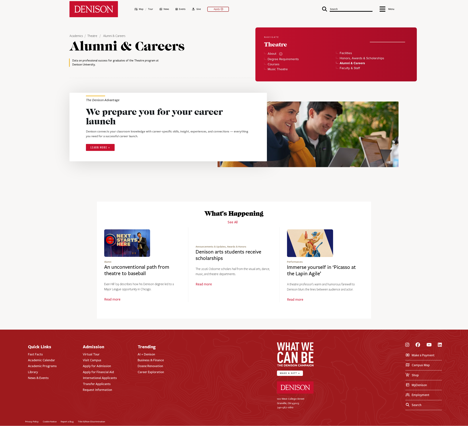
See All (233, 222)
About (272, 53)
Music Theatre (278, 69)
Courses (273, 64)
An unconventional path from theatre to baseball (136, 270)
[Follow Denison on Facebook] (418, 345)
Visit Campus (92, 360)
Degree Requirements (283, 59)
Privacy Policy (32, 421)
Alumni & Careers (114, 36)
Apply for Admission (97, 366)
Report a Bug (67, 421)
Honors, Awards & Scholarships (362, 58)
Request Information (97, 390)
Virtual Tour (91, 354)
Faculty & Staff (350, 68)
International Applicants (100, 378)
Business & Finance (151, 360)
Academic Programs (42, 366)
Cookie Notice (49, 421)
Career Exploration (151, 372)
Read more (112, 299)
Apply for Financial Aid (98, 372)
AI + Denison (146, 354)
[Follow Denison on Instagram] (407, 345)
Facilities (346, 53)
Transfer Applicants (97, 384)
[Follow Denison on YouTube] (429, 345)
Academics (76, 36)
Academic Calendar (41, 360)
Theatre (92, 36)
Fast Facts (35, 354)
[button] (347, 9)
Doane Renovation (150, 366)
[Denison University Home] (295, 392)
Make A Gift (290, 373)
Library (33, 372)
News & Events (38, 378)
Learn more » (100, 148)
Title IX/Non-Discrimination (91, 421)
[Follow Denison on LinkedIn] (440, 345)
